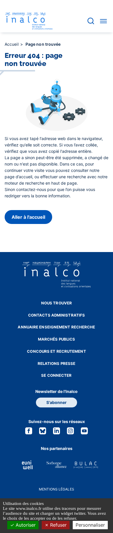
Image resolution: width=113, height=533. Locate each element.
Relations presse (57, 363)
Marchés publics (56, 339)
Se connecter (56, 375)
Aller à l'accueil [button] (28, 217)
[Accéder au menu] (103, 21)
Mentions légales (56, 489)
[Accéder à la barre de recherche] (90, 20)
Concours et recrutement (56, 351)
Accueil (12, 44)
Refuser (58, 525)
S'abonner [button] (56, 402)
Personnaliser (90, 525)
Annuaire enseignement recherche (56, 327)
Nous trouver (56, 303)
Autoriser (25, 525)
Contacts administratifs (56, 315)
